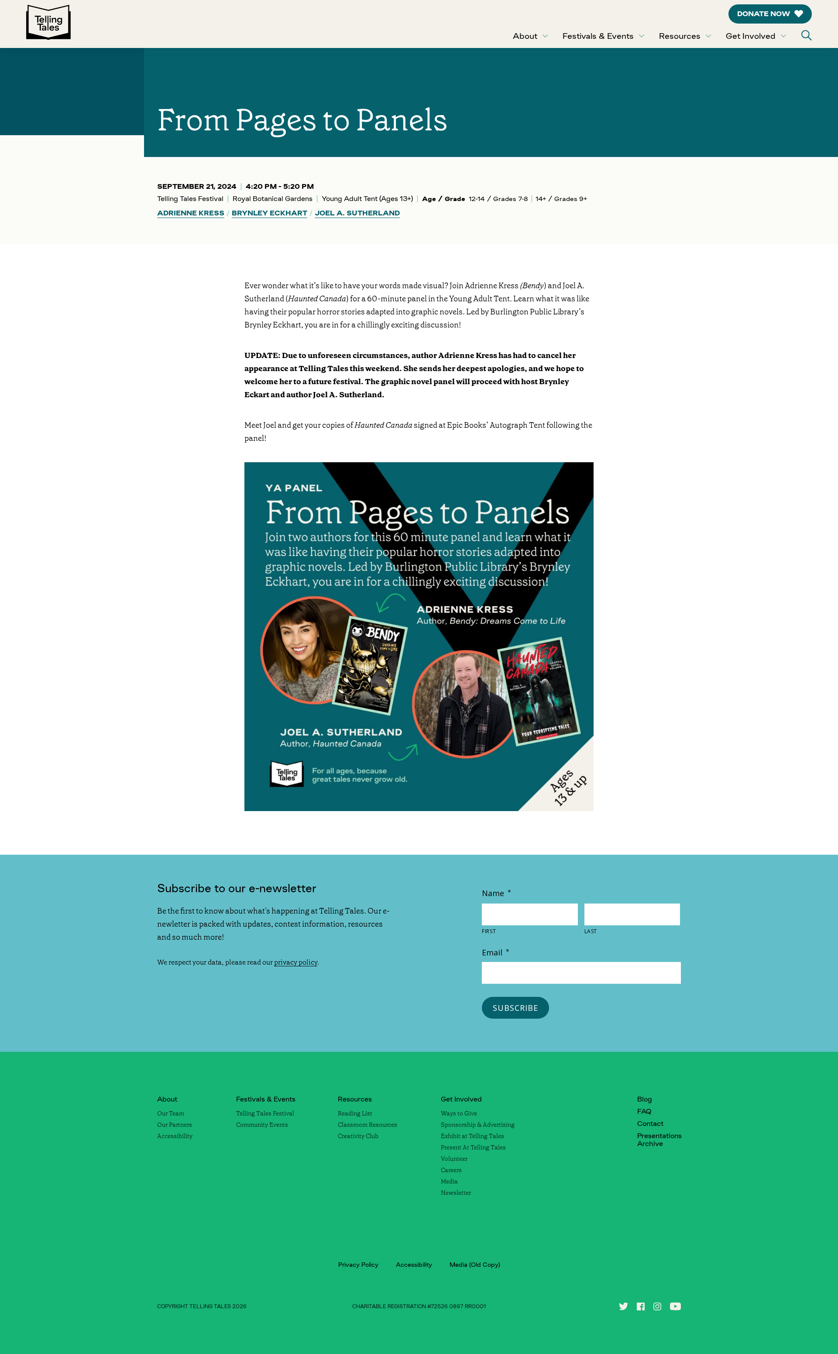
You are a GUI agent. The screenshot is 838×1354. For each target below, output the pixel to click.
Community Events (262, 1124)
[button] (806, 35)
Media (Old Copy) (475, 1265)
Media (449, 1181)
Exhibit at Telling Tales (472, 1135)
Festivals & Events (598, 36)
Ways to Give (459, 1113)
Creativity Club (358, 1135)
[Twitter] (623, 1306)
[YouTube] (675, 1306)
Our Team (170, 1113)
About (525, 36)
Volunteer (454, 1158)
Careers (451, 1169)
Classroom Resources (367, 1124)
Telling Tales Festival (265, 1113)
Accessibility (174, 1135)
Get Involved (751, 36)
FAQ (644, 1111)
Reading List (355, 1113)
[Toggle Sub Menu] (545, 36)
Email (495, 952)
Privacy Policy (358, 1265)
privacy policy (295, 962)
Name (496, 893)
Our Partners (174, 1124)
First (489, 931)
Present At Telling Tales (473, 1147)
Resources (680, 36)
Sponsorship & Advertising (478, 1124)
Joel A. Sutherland (357, 213)
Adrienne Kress (190, 213)
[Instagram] (657, 1306)
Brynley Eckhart (269, 213)
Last (591, 931)
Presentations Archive (659, 1139)
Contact (650, 1123)
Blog (644, 1099)
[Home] (48, 24)
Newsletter (456, 1192)
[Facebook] (641, 1306)
